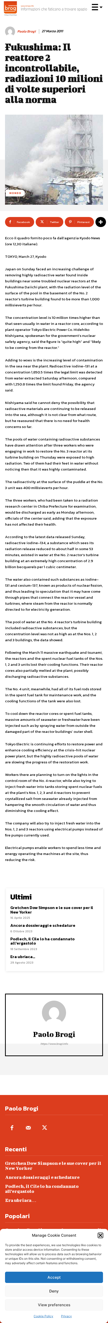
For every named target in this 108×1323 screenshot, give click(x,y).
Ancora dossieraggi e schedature (42, 925)
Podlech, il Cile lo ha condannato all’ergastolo (42, 941)
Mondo (15, 193)
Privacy (66, 1316)
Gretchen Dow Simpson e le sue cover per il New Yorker (51, 910)
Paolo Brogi (26, 32)
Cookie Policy (43, 1316)
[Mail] (28, 1128)
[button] (100, 1235)
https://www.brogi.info (54, 1044)
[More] (100, 222)
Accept (54, 1277)
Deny (54, 1291)
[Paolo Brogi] (11, 32)
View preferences (54, 1304)
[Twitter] (44, 1128)
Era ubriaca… (22, 957)
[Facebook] (12, 1128)
